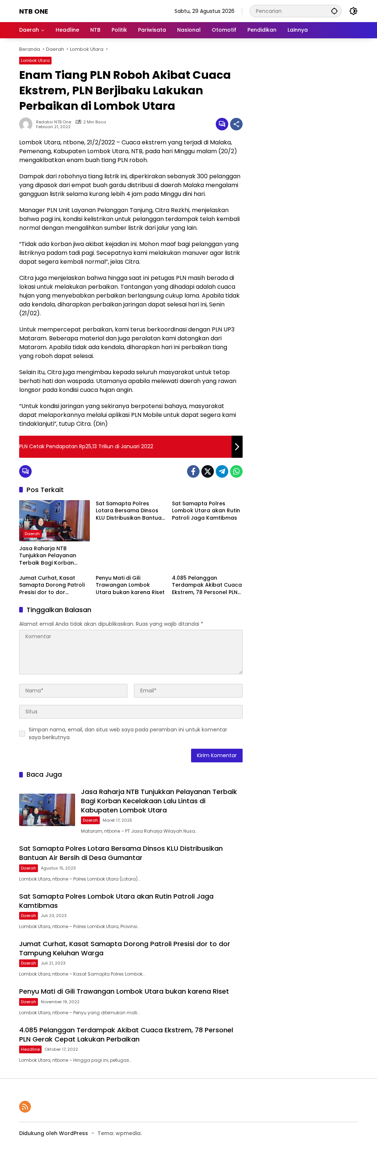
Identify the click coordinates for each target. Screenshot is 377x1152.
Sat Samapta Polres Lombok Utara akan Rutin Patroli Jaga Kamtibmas (206, 510)
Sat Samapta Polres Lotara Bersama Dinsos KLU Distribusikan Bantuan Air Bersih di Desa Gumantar (130, 511)
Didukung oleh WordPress (53, 1133)
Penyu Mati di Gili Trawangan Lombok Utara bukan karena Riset (130, 585)
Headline (30, 1049)
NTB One (33, 11)
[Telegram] (222, 471)
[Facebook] (193, 471)
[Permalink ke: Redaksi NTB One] (27, 124)
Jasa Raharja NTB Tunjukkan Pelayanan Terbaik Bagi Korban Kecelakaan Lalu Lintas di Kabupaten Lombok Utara (54, 556)
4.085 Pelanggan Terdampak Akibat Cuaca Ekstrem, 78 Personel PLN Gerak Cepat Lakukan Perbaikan (207, 585)
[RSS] (25, 1107)
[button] (334, 11)
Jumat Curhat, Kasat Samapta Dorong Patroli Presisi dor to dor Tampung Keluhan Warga (53, 585)
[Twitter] (207, 471)
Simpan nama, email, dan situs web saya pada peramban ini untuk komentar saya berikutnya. (128, 733)
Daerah (32, 534)
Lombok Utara (35, 60)
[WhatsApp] (236, 471)
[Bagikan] (236, 124)
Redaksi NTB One (53, 122)
